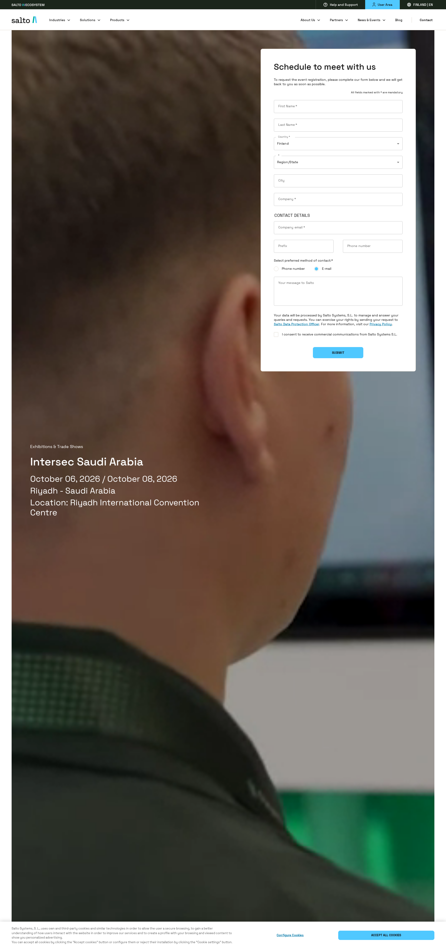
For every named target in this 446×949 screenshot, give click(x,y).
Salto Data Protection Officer (296, 324)
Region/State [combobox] (287, 162)
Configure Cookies (290, 935)
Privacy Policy (381, 324)
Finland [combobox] (283, 143)
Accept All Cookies (386, 935)
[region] (223, 935)
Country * (284, 137)
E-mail (326, 268)
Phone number (293, 268)
